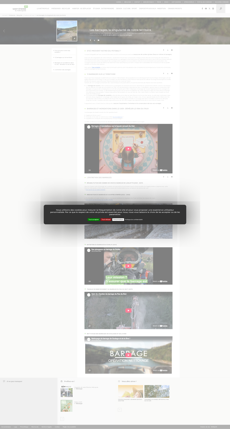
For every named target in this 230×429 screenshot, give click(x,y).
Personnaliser (118, 219)
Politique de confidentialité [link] (134, 219)
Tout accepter (93, 219)
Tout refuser (106, 219)
